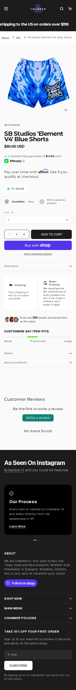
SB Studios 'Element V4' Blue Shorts (49, 37)
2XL (18, 37)
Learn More (17, 526)
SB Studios (12, 125)
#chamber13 (14, 470)
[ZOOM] (66, 110)
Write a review (38, 418)
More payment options (38, 253)
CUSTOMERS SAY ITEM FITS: (26, 331)
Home (5, 37)
